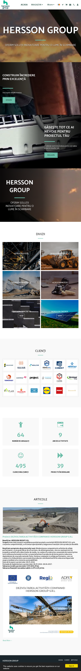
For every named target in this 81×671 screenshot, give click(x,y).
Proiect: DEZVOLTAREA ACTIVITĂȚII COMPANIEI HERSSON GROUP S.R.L (38, 537)
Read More (7, 641)
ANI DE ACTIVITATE (60, 441)
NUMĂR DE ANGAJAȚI (20, 441)
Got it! (71, 665)
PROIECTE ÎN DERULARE (60, 472)
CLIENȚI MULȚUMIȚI (21, 472)
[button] (62, 5)
